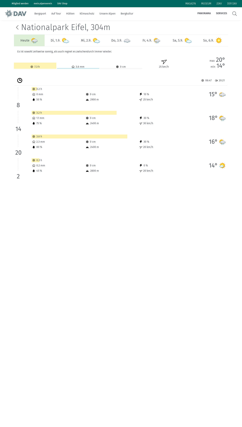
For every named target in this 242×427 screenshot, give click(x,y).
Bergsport (40, 13)
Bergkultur (127, 13)
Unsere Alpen (107, 13)
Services (221, 13)
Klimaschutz (87, 13)
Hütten (70, 13)
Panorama (204, 13)
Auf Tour (56, 13)
